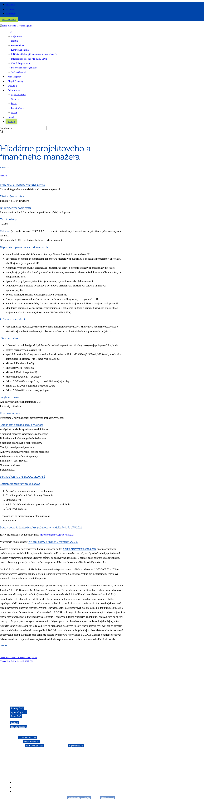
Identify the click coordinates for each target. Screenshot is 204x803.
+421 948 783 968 (27, 737)
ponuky (3, 175)
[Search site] (1, 132)
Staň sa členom (9, 19)
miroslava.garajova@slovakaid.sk (57, 534)
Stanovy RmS (17, 708)
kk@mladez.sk (76, 745)
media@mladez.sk (34, 745)
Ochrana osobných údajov (79, 797)
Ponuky (14, 722)
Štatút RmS (16, 716)
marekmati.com (107, 797)
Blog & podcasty (19, 726)
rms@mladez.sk (31, 741)
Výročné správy (18, 712)
